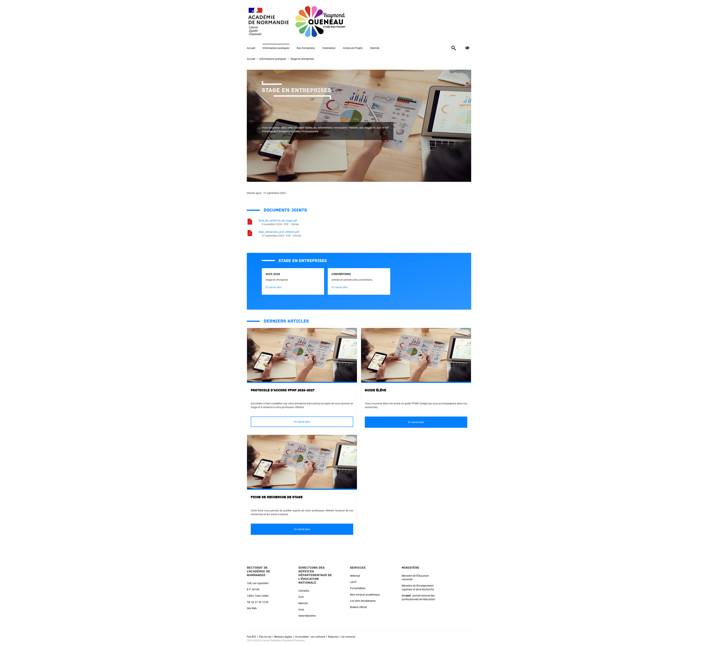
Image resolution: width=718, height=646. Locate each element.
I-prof (353, 582)
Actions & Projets (353, 48)
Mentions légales (283, 636)
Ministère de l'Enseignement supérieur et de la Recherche (418, 587)
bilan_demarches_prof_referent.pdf (279, 232)
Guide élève (375, 390)
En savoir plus (274, 287)
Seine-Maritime (307, 615)
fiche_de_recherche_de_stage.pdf (278, 220)
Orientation (328, 48)
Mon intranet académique (365, 594)
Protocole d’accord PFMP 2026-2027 (282, 390)
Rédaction (333, 636)
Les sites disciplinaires (363, 600)
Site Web (252, 608)
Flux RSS (251, 636)
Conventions (341, 274)
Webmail (355, 575)
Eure (301, 597)
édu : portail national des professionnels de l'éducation (418, 597)
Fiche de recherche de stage (277, 497)
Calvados (303, 590)
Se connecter (348, 636)
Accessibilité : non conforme (310, 636)
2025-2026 (273, 274)
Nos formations (306, 48)
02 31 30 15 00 (260, 602)
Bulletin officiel (358, 607)
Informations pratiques (276, 48)
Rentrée (374, 48)
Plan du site (265, 636)
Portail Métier (358, 588)
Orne (301, 609)
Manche (303, 603)
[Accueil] (359, 22)
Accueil (251, 48)
